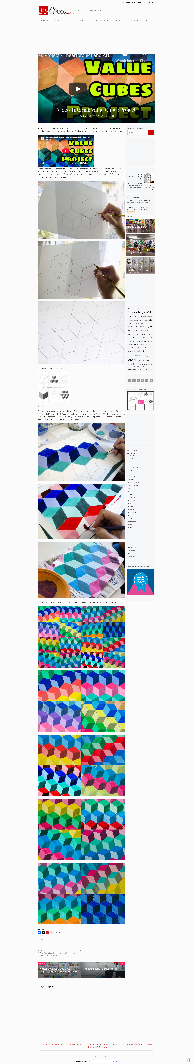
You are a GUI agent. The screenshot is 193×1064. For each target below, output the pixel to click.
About (128, 2)
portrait (140, 347)
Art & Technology (114, 21)
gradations (62, 951)
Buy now (41, 406)
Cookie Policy (101, 1056)
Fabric (129, 488)
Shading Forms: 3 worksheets (49, 955)
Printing (129, 536)
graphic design (140, 330)
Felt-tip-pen (130, 491)
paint (67, 951)
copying (143, 326)
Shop (133, 2)
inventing (146, 334)
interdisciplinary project (136, 334)
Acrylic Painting (132, 450)
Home (122, 2)
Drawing (41, 21)
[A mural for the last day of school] (140, 255)
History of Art (131, 497)
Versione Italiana (149, 2)
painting (139, 344)
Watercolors (131, 556)
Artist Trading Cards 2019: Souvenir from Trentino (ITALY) (58, 953)
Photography (131, 530)
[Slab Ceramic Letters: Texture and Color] (140, 273)
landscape (131, 337)
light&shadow (141, 337)
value (71, 951)
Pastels (129, 524)
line (148, 337)
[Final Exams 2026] (140, 232)
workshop (140, 369)
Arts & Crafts (131, 459)
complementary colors (139, 323)
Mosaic (129, 503)
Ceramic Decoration (133, 468)
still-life (135, 364)
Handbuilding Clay (132, 494)
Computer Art (131, 477)
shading (138, 360)
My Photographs (132, 512)
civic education (131, 471)
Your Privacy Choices (103, 1061)
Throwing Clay (131, 547)
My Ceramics (131, 506)
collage (146, 320)
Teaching (129, 21)
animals (145, 316)
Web (128, 559)
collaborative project (135, 320)
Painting (53, 21)
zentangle (147, 369)
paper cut (146, 344)
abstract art (138, 316)
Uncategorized (131, 550)
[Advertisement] (96, 39)
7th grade (43, 951)
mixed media (135, 341)
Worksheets (142, 21)
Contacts (140, 2)
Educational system (133, 482)
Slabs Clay (130, 542)
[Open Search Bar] (153, 20)
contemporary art (133, 327)
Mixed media (131, 500)
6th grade (132, 312)
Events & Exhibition (133, 485)
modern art (145, 340)
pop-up (129, 533)
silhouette (143, 360)
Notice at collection (83, 1061)
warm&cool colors (138, 367)
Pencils (129, 527)
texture (142, 364)
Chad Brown (96, 128)
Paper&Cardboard (95, 21)
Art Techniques (67, 21)
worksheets (78, 951)
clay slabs (149, 316)
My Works (130, 515)
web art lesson (147, 367)
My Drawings (131, 509)
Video (113, 116)
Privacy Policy (91, 1056)
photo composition (132, 347)
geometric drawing (52, 951)
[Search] (151, 132)
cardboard (130, 462)
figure (149, 326)
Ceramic (80, 21)
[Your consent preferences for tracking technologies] (189, 1060)
